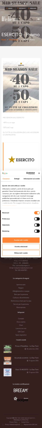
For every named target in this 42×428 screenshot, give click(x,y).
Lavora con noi (21, 328)
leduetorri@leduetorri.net (23, 268)
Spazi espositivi (21, 335)
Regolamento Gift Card (30, 424)
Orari (21, 325)
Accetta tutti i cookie (21, 240)
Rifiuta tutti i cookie (21, 253)
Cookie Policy (25, 422)
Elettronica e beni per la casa (21, 301)
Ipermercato (21, 285)
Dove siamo (21, 322)
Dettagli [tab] (17, 179)
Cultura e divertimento (21, 298)
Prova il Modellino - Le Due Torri (26, 346)
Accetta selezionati (21, 246)
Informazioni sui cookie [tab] (32, 179)
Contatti (21, 319)
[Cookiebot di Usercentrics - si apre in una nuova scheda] (26, 173)
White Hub (25, 420)
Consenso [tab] (6, 179)
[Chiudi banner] (39, 173)
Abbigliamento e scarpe (21, 291)
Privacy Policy (13, 422)
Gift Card (21, 332)
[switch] (34, 218)
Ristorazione (21, 307)
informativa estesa (9, 205)
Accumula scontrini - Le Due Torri (26, 358)
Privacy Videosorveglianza (12, 424)
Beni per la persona (21, 294)
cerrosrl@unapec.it (22, 265)
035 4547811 (22, 270)
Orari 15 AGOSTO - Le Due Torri (26, 369)
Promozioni (13, 40)
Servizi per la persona (21, 304)
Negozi (21, 288)
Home (3, 40)
